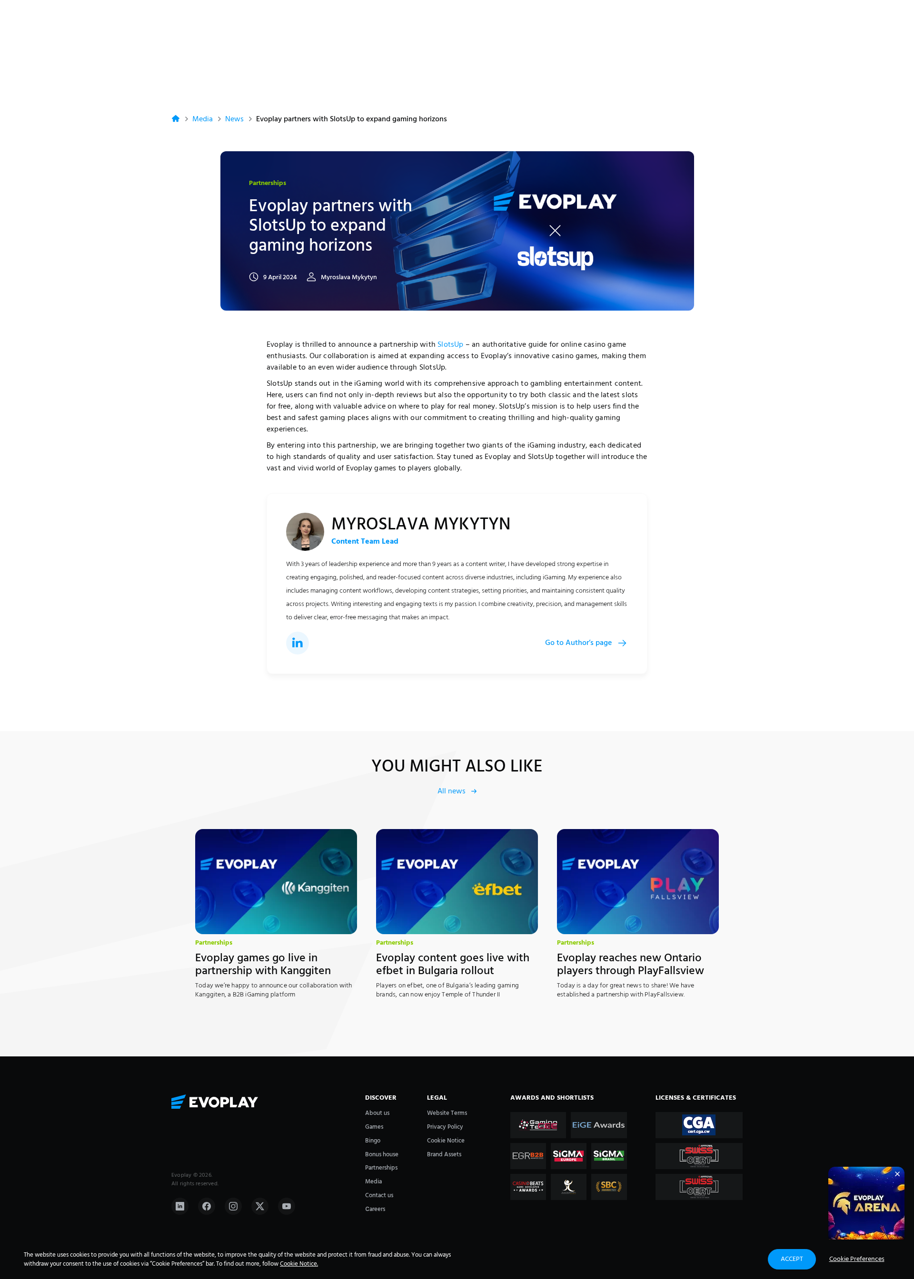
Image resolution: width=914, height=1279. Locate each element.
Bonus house (381, 1155)
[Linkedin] (180, 1206)
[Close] (897, 1174)
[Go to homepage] (263, 1102)
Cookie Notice (446, 1141)
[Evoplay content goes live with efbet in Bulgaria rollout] (457, 881)
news (234, 119)
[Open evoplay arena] (866, 1205)
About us (377, 1113)
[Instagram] (233, 1206)
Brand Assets (444, 1155)
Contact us (379, 1196)
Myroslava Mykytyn (349, 278)
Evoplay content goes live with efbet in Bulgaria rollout (452, 964)
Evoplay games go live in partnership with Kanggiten (263, 964)
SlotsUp (450, 345)
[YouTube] (286, 1206)
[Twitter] (259, 1206)
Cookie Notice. (299, 1264)
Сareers (375, 1209)
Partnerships (267, 183)
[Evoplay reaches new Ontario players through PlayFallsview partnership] (638, 881)
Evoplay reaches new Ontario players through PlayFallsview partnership (630, 971)
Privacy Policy (445, 1127)
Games (374, 1127)
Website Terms (447, 1113)
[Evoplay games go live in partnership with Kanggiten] (276, 881)
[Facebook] (206, 1206)
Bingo (372, 1141)
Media (202, 119)
